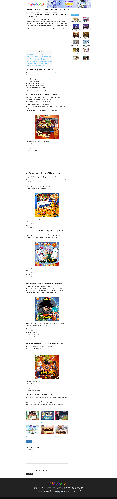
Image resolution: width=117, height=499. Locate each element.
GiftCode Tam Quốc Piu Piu (76, 21)
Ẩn (42, 51)
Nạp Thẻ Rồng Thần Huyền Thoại (38, 408)
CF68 (65, 9)
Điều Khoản (85, 497)
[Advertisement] (47, 40)
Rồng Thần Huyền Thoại (40, 12)
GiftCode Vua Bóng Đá (60, 420)
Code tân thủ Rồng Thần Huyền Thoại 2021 (36, 54)
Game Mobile (37, 9)
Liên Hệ (89, 497)
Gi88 (59, 492)
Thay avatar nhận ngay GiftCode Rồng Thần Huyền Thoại (39, 61)
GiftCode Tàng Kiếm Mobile (86, 29)
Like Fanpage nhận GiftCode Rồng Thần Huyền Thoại (38, 58)
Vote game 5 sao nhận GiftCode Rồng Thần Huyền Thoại (39, 59)
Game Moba (45, 9)
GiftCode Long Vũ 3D (76, 53)
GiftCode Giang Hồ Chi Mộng (32, 420)
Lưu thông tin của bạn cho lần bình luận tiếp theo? (37, 470)
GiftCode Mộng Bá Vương (46, 435)
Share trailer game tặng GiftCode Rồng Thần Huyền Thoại (39, 63)
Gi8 (57, 492)
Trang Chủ (29, 9)
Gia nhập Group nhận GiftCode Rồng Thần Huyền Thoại (39, 56)
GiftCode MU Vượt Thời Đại (76, 45)
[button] (89, 9)
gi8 (69, 9)
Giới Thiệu (80, 497)
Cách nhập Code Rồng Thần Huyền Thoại (36, 65)
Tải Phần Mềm (58, 9)
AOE (52, 9)
